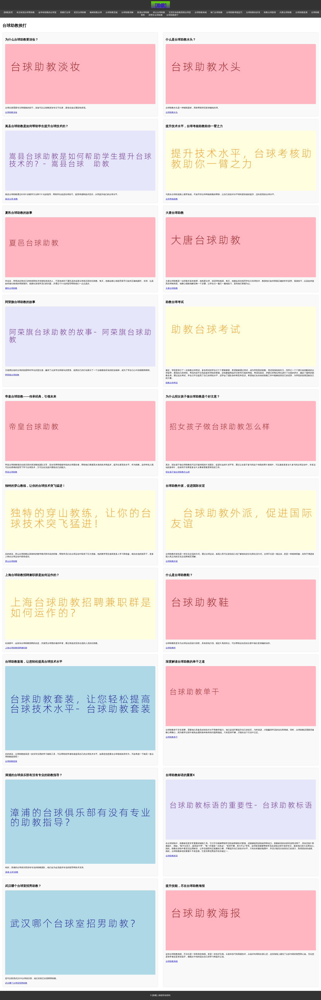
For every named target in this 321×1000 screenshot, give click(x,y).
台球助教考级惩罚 (234, 12)
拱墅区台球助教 (156, 15)
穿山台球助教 (11, 561)
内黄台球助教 (286, 12)
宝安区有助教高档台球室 (180, 12)
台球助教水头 (172, 112)
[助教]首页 (8, 12)
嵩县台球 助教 (11, 199)
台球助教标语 (172, 856)
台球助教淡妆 (11, 112)
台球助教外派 (172, 561)
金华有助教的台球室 (47, 12)
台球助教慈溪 (301, 12)
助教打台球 (65, 12)
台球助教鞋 (171, 648)
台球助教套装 (11, 761)
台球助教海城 (201, 12)
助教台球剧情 (270, 12)
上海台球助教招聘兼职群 (16, 648)
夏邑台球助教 (11, 288)
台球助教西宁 (172, 15)
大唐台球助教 (172, 288)
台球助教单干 (172, 737)
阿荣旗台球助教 (12, 375)
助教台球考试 (172, 383)
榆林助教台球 (96, 12)
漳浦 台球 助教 (11, 872)
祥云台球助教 (159, 12)
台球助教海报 (172, 961)
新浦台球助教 (143, 12)
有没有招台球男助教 (26, 12)
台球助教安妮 (112, 12)
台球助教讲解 (127, 12)
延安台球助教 (80, 12)
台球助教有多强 (253, 12)
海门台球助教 (216, 12)
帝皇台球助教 (11, 472)
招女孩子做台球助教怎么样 (178, 472)
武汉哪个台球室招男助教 (16, 983)
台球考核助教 (172, 199)
